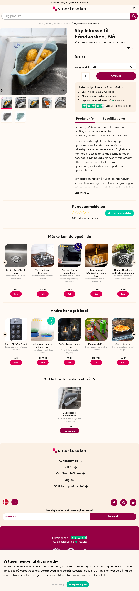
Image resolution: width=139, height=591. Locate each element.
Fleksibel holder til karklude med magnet (123, 271)
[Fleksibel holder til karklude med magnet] (123, 255)
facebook (112, 502)
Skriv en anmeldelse (119, 212)
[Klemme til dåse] (96, 329)
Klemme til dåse (96, 344)
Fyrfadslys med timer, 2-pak (69, 345)
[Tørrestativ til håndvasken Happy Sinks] (96, 255)
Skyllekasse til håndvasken (69, 414)
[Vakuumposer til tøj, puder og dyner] (42, 329)
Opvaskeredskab (62, 24)
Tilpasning (58, 584)
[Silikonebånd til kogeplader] (69, 255)
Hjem (48, 24)
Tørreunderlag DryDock (42, 271)
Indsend (113, 516)
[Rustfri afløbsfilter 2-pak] (16, 255)
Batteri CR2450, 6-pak (16, 344)
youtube (131, 502)
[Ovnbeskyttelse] (123, 329)
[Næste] (62, 90)
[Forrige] (5, 262)
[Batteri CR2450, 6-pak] (16, 329)
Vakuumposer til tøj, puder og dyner (43, 345)
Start (41, 24)
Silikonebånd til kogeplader (69, 271)
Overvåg (116, 75)
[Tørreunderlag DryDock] (42, 255)
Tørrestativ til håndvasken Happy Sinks (96, 273)
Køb (43, 294)
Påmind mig (69, 431)
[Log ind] (13, 502)
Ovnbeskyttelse (123, 344)
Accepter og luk (77, 584)
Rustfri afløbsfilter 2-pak (16, 271)
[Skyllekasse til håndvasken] (69, 398)
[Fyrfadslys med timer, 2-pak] (69, 329)
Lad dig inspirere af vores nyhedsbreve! (69, 510)
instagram (122, 502)
